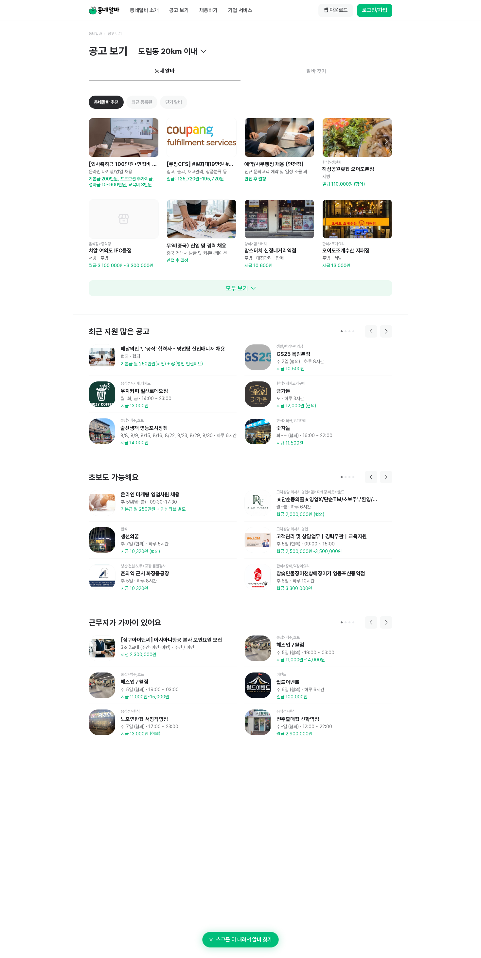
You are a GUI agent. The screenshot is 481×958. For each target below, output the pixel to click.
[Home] (104, 10)
